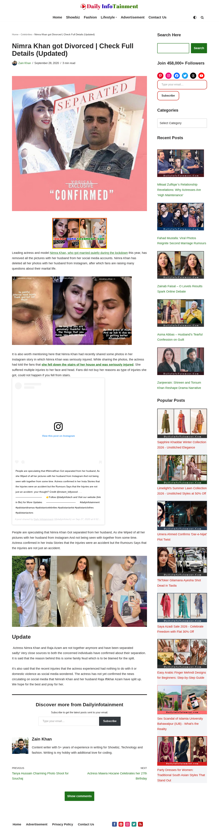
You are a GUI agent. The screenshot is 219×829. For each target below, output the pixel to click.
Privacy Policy (62, 824)
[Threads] (193, 76)
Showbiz (73, 17)
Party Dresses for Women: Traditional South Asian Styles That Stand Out (181, 775)
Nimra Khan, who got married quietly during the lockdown (89, 253)
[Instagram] (168, 76)
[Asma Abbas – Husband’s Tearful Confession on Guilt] (180, 313)
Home (57, 17)
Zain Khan (24, 63)
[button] (116, 17)
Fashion (90, 17)
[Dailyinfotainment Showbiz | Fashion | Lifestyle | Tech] (109, 6)
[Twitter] (185, 76)
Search (199, 48)
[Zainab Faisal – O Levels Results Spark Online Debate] (180, 265)
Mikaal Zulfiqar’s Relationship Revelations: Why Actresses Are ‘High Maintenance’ (179, 190)
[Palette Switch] (194, 17)
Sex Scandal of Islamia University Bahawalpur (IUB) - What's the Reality (180, 724)
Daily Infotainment (43, 519)
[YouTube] (201, 76)
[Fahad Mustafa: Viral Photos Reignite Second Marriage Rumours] (180, 217)
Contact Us (157, 17)
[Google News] (140, 824)
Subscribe (110, 721)
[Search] (202, 17)
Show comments (79, 796)
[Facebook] (177, 76)
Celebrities (26, 34)
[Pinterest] (160, 76)
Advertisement (133, 17)
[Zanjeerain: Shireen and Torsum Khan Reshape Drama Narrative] (180, 362)
